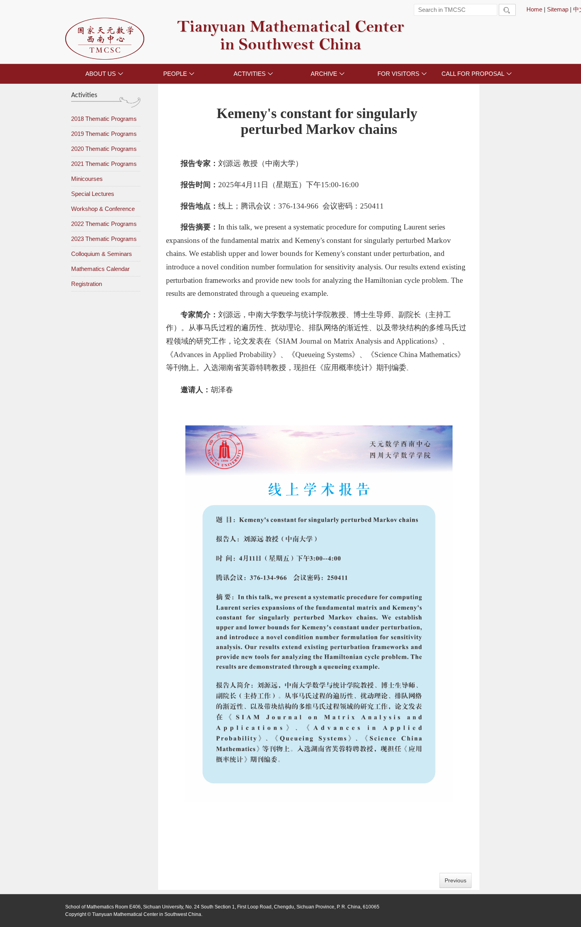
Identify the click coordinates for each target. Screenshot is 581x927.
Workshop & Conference (103, 208)
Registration (86, 283)
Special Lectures (92, 193)
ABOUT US (104, 73)
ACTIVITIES (253, 73)
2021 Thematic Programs (104, 163)
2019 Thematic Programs (104, 133)
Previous (455, 880)
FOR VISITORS (402, 73)
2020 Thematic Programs (104, 148)
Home (534, 9)
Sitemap (557, 9)
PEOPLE (178, 73)
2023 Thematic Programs (104, 238)
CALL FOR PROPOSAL (476, 73)
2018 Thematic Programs (104, 118)
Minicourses (87, 178)
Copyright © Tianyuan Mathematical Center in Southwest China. (133, 914)
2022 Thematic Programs (104, 223)
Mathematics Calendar (100, 268)
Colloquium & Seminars (101, 253)
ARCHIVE (328, 73)
